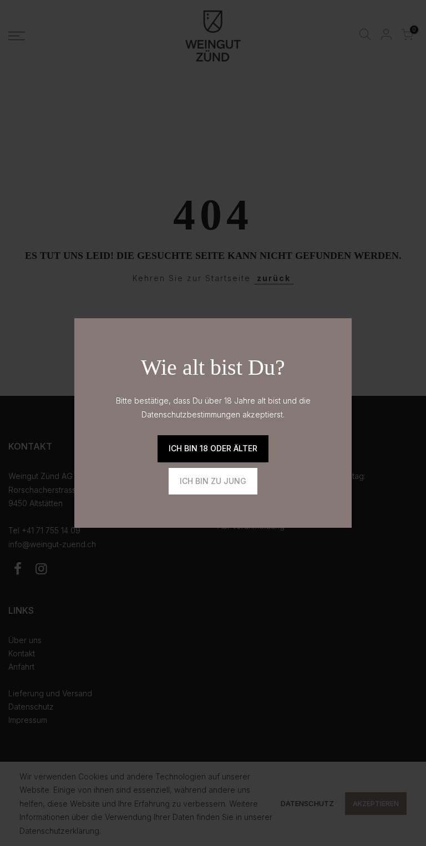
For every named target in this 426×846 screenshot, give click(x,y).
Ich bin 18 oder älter (213, 448)
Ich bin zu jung (213, 481)
